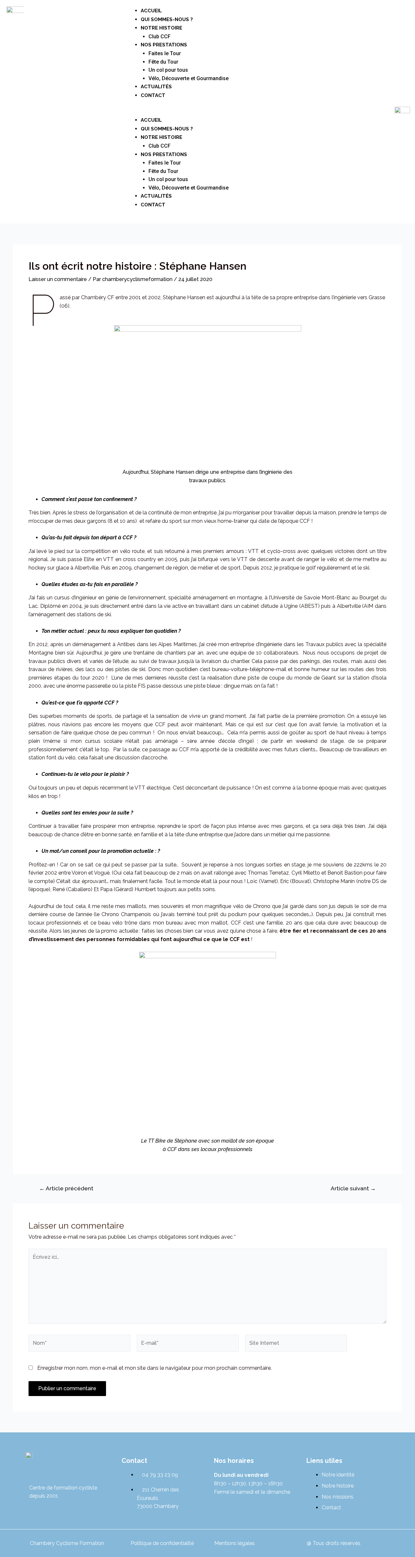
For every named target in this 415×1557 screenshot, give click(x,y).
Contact (153, 95)
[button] (177, 112)
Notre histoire (161, 28)
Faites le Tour (164, 53)
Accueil (151, 11)
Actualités (156, 87)
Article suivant (353, 1188)
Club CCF (159, 36)
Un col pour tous (168, 70)
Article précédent (66, 1188)
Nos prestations (164, 45)
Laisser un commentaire (58, 279)
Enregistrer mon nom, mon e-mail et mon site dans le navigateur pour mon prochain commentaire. (154, 1368)
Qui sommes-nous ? (167, 19)
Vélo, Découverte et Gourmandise (188, 78)
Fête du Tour (163, 62)
